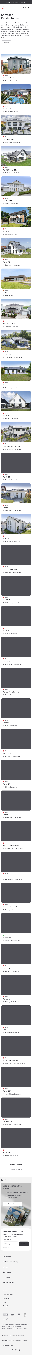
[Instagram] (16, 1352)
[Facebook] (12, 1352)
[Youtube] (19, 1352)
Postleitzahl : (7, 1242)
